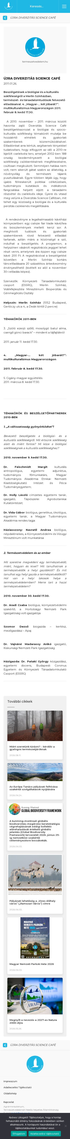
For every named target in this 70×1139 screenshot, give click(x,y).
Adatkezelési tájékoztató (44, 1133)
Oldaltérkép (10, 1093)
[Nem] (65, 1126)
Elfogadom (19, 1133)
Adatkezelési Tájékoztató (18, 1087)
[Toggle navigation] (64, 6)
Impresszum (10, 1081)
